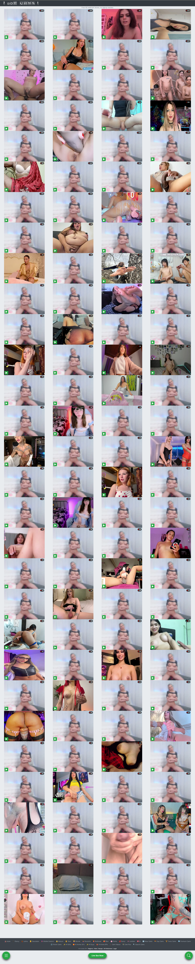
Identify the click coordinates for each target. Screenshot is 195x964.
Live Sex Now (97, 955)
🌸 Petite (114, 941)
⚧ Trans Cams (171, 941)
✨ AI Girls (67, 944)
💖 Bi (138, 941)
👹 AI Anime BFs (102, 944)
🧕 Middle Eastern (47, 941)
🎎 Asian (7, 941)
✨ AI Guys (90, 944)
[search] (189, 955)
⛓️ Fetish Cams (56, 944)
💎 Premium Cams (184, 941)
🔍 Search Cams (138, 944)
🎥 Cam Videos (115, 944)
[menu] (6, 955)
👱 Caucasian (34, 941)
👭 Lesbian (131, 941)
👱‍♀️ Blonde (76, 941)
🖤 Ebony (16, 941)
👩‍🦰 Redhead (97, 941)
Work (95, 948)
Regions (90, 948)
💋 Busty (122, 941)
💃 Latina (24, 941)
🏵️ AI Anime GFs (79, 944)
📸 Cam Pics (126, 944)
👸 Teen (68, 941)
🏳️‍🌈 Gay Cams (159, 941)
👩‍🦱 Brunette (86, 941)
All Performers (108, 948)
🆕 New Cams (147, 941)
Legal (115, 948)
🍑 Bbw (106, 941)
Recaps (100, 948)
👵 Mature (59, 941)
